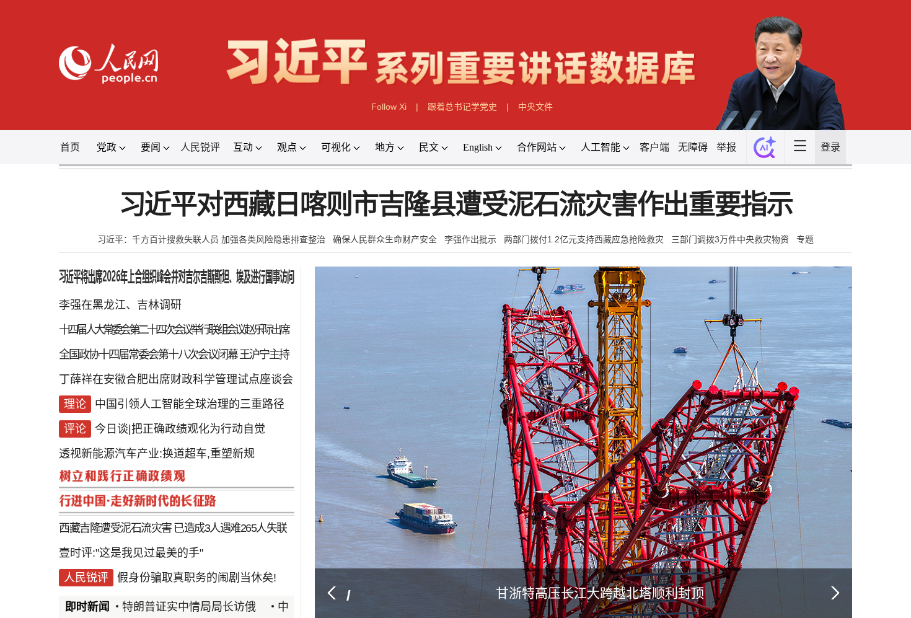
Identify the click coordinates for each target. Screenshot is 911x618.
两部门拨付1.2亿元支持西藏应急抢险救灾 (584, 239)
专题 (805, 239)
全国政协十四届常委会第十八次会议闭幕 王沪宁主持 (174, 354)
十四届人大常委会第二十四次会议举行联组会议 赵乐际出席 (173, 330)
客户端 (654, 147)
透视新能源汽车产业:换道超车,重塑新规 (157, 454)
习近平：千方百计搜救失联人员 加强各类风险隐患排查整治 (211, 239)
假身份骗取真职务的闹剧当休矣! (196, 578)
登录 (830, 147)
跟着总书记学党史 (462, 107)
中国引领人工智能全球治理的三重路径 (189, 404)
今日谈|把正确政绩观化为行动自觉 (180, 429)
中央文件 (535, 107)
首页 (70, 147)
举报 (726, 147)
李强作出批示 (470, 239)
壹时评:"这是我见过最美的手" (131, 553)
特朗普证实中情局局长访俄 (189, 607)
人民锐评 (200, 147)
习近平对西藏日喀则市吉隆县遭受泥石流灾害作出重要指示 (456, 205)
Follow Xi (389, 107)
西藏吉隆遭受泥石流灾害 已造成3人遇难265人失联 (173, 528)
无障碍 (693, 147)
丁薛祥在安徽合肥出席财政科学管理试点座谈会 (176, 379)
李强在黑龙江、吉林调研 (120, 305)
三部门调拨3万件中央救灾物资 (730, 239)
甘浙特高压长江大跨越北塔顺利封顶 (600, 593)
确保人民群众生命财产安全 (385, 239)
